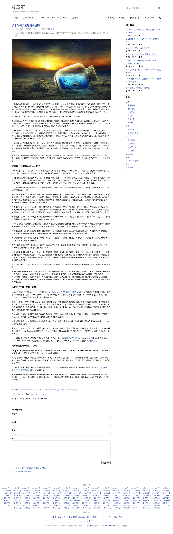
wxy (44, 394)
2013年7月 (87, 505)
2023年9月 (56, 488)
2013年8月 (77, 505)
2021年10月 (117, 491)
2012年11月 (127, 505)
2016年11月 (27, 500)
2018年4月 (27, 498)
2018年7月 (166, 495)
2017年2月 (166, 498)
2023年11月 (36, 488)
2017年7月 (117, 498)
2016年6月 (77, 500)
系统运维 (131, 108)
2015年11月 (146, 500)
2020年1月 (155, 493)
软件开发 (131, 112)
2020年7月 (97, 493)
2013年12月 (37, 505)
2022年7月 (27, 491)
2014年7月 (136, 503)
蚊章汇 (18, 7)
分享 (127, 157)
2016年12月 (17, 500)
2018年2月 (46, 498)
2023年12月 (26, 488)
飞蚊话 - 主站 (56, 517)
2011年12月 (76, 508)
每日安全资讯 (133, 133)
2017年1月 (6, 500)
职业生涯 (129, 153)
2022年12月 (145, 488)
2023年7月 (76, 488)
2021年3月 (17, 493)
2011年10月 (97, 508)
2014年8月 (127, 503)
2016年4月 (96, 500)
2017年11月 (77, 498)
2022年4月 (56, 491)
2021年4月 (7, 493)
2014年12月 (86, 503)
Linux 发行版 (133, 160)
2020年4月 (126, 493)
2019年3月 (86, 495)
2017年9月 (97, 498)
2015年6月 (27, 503)
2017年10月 (88, 498)
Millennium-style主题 (112, 525)
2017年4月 (146, 498)
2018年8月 (157, 495)
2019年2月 (96, 495)
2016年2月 (116, 500)
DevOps (61, 104)
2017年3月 (156, 498)
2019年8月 (37, 495)
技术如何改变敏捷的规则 (26, 25)
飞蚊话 (90, 525)
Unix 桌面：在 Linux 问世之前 (137, 48)
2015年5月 (37, 503)
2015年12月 (136, 500)
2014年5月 (156, 503)
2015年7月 (17, 503)
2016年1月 (125, 500)
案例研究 (91, 340)
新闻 (127, 126)
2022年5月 (46, 491)
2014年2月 (16, 505)
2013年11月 (47, 505)
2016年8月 (57, 500)
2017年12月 (67, 498)
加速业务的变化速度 (71, 338)
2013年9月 (67, 505)
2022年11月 (155, 488)
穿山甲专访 (132, 147)
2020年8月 (87, 493)
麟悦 (95, 517)
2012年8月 (157, 505)
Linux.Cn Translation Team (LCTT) (53, 17)
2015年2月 (66, 503)
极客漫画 (131, 140)
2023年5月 (95, 488)
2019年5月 (67, 495)
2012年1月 (66, 508)
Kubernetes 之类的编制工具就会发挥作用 (68, 292)
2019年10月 (18, 495)
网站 (13, 430)
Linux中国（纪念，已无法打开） (77, 517)
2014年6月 (146, 503)
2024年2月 (5, 488)
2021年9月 (127, 491)
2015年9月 (167, 500)
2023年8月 (66, 488)
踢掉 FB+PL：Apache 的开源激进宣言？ (141, 54)
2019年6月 (57, 495)
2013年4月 (116, 505)
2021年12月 (96, 491)
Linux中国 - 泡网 (115, 517)
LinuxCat (103, 517)
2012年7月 (166, 505)
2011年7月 (117, 508)
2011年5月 (136, 508)
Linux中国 (35, 398)
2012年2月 (56, 508)
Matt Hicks (15, 29)
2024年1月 (15, 488)
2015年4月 (46, 503)
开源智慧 (131, 143)
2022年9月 (7, 491)
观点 (48, 29)
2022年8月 (17, 491)
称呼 (13, 414)
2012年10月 (137, 505)
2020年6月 (107, 493)
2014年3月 (7, 505)
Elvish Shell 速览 (24, 471)
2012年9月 (147, 505)
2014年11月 (97, 503)
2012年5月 (27, 508)
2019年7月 (47, 495)
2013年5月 (106, 505)
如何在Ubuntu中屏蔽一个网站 (137, 88)
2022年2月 (76, 491)
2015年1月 (76, 503)
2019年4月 (76, 495)
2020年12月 (47, 493)
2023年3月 (115, 488)
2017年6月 (127, 498)
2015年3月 (56, 503)
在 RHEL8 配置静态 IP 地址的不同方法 (33, 468)
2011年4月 (146, 508)
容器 (52, 29)
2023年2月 (125, 488)
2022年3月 (66, 491)
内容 (13, 438)
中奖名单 (129, 167)
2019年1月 (106, 495)
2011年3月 (156, 508)
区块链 (130, 122)
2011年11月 (87, 508)
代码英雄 (131, 150)
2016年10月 (38, 500)
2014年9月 (117, 503)
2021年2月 (26, 493)
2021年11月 (106, 491)
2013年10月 (58, 505)
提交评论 (106, 462)
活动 (127, 164)
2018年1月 (56, 498)
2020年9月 (77, 493)
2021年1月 (36, 493)
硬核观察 (131, 129)
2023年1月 (134, 488)
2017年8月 (107, 498)
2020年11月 (57, 493)
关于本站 (74, 17)
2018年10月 (137, 495)
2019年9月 (28, 495)
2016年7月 (67, 500)
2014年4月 (166, 503)
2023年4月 (105, 488)
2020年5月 (116, 493)
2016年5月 (86, 500)
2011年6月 (127, 508)
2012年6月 (17, 508)
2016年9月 (47, 500)
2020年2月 (146, 493)
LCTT (20, 398)
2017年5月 (136, 498)
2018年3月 (37, 498)
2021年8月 (136, 491)
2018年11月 (127, 495)
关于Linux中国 (29, 17)
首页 (16, 17)
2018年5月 (17, 498)
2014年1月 (26, 505)
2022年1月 (85, 491)
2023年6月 (86, 488)
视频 (86, 328)
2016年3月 (106, 500)
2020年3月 (136, 493)
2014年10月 (107, 503)
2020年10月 (68, 493)
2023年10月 (47, 488)
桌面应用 (131, 105)
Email (14, 422)
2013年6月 (97, 505)
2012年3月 (46, 508)
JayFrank (34, 394)
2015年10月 (157, 500)
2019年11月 (7, 495)
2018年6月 (7, 498)
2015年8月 (7, 503)
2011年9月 (107, 508)
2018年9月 (147, 495)
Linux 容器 (16, 123)
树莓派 (130, 115)
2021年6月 (156, 491)
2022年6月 (37, 491)
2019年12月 (166, 493)
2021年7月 (146, 491)
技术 (127, 102)
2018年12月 (116, 495)
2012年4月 (37, 508)
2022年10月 (166, 488)
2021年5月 (166, 491)
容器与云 (131, 119)
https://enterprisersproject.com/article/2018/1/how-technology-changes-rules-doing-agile (46, 389)
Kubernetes (26, 130)
